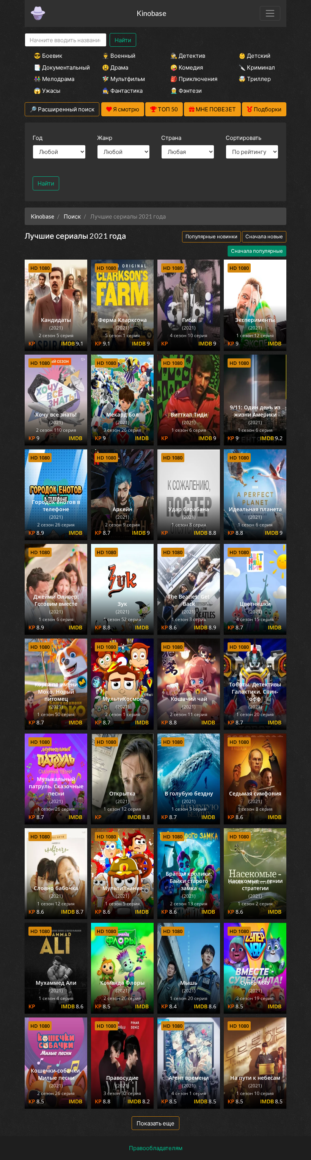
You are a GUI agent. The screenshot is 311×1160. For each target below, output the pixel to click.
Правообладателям (155, 1147)
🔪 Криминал (257, 67)
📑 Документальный (58, 67)
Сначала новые (264, 236)
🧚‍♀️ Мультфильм (123, 78)
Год (37, 137)
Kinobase (151, 13)
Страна (171, 137)
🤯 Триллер (255, 78)
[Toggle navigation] (270, 13)
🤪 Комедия (186, 67)
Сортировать (243, 137)
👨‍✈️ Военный (118, 55)
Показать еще (155, 1123)
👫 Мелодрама (54, 78)
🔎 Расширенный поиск (62, 109)
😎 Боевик (48, 55)
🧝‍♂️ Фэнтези (186, 90)
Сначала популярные (257, 251)
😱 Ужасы (47, 90)
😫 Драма (115, 67)
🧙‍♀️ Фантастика (122, 90)
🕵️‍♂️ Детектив (187, 55)
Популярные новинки (211, 236)
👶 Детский (254, 55)
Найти (123, 39)
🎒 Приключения (193, 78)
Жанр (104, 137)
